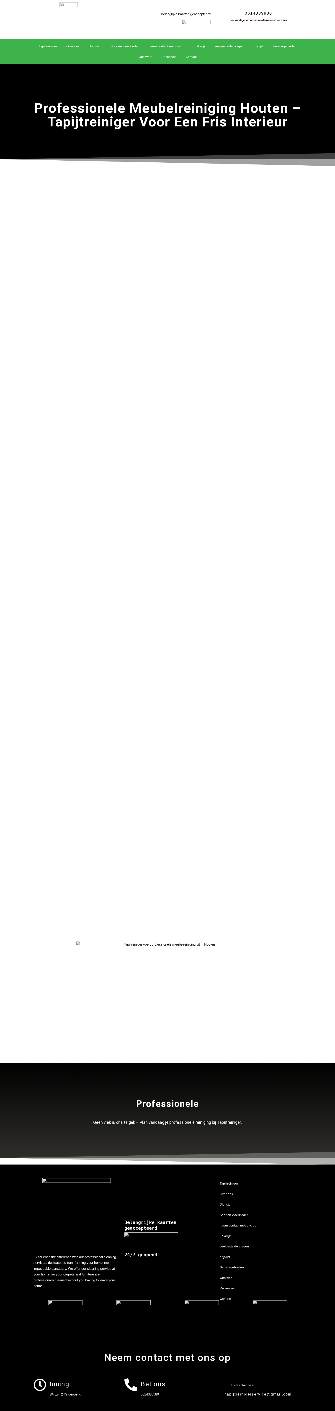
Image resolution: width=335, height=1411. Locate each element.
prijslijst (258, 46)
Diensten (95, 46)
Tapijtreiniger (48, 46)
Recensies (168, 57)
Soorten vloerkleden (125, 46)
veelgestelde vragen (229, 46)
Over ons (73, 46)
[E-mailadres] (221, 1384)
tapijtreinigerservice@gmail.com (258, 1394)
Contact (191, 57)
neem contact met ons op (167, 46)
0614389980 (258, 13)
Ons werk (145, 57)
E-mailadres (242, 1385)
